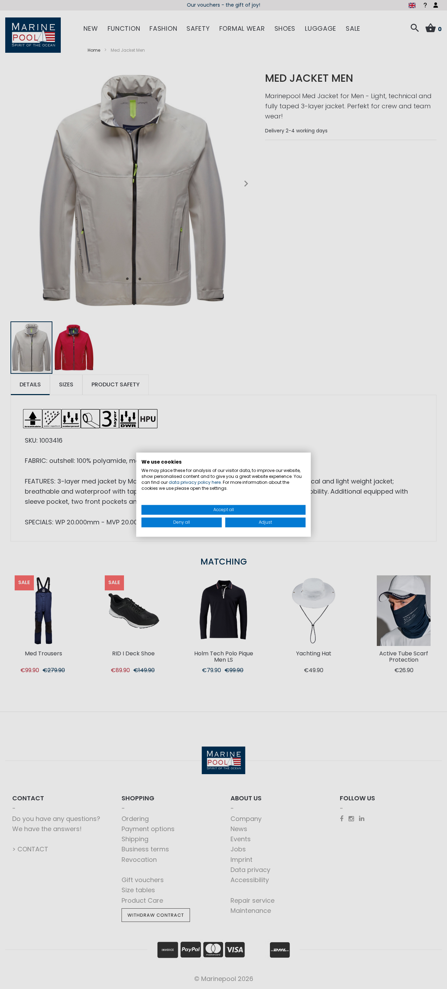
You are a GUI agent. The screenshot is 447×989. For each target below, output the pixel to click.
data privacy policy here (195, 482)
